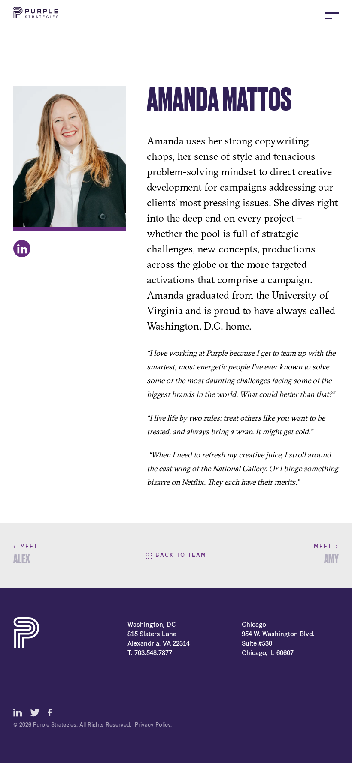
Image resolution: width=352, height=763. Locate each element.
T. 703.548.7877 (149, 653)
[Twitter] (34, 712)
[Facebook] (52, 712)
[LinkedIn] (17, 712)
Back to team (180, 555)
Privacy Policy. (153, 725)
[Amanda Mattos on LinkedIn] (21, 248)
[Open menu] (332, 15)
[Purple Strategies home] (35, 15)
